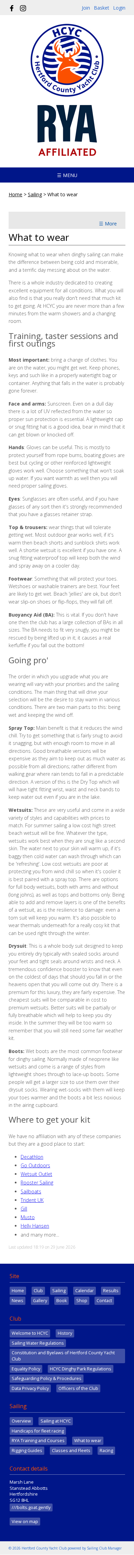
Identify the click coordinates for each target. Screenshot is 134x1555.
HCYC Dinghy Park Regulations (80, 1369)
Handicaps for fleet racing (38, 1431)
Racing (106, 1450)
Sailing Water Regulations (38, 1343)
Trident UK (32, 1200)
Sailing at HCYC (56, 1421)
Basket (101, 7)
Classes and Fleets (71, 1450)
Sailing (35, 194)
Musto (28, 1217)
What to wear (87, 1440)
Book (61, 1300)
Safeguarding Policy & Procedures (46, 1378)
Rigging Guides (27, 1450)
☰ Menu (67, 175)
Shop (81, 1300)
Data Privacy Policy (30, 1388)
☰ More (108, 223)
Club (38, 1291)
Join (86, 7)
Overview (21, 1421)
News (17, 1300)
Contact (104, 1300)
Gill (24, 1208)
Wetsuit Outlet (36, 1174)
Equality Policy (26, 1369)
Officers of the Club (78, 1388)
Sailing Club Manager (104, 1548)
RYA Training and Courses (38, 1440)
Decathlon (32, 1157)
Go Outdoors (35, 1165)
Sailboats (31, 1191)
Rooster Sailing (37, 1182)
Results (111, 1291)
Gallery (40, 1300)
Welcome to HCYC (30, 1333)
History (65, 1333)
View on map (25, 1521)
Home (15, 194)
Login (119, 7)
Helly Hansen (35, 1226)
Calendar (84, 1291)
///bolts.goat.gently (31, 1507)
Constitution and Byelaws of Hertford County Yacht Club (63, 1356)
